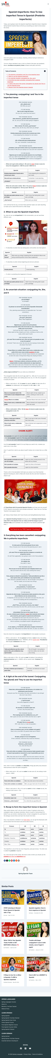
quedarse (31, 352)
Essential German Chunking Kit (10, 1040)
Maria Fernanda (8, 982)
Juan (6, 915)
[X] (7, 861)
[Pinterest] (12, 861)
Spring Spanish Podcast (8, 1029)
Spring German (6, 1036)
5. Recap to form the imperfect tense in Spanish (20, 87)
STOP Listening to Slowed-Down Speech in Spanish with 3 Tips (12, 910)
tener (27, 409)
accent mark (36, 639)
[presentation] (13, 897)
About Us (4, 1004)
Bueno (11, 361)
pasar (27, 614)
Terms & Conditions (37, 1054)
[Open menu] (48, 4)
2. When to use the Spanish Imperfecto (17, 76)
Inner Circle (27, 819)
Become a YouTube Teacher (9, 1006)
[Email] (19, 861)
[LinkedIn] (14, 861)
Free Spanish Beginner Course (10, 1024)
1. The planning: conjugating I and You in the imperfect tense (23, 74)
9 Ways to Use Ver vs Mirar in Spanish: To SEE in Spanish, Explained (12, 977)
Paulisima (7, 947)
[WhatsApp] (9, 861)
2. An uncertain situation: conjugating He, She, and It (21, 78)
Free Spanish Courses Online (9, 1027)
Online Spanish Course (8, 1022)
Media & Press (5, 1008)
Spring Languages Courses (9, 1002)
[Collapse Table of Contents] (45, 71)
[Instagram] (25, 1048)
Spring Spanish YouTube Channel (10, 1018)
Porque (6, 399)
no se (28, 722)
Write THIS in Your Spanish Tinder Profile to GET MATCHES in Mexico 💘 (12, 943)
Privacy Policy (27, 1054)
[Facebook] (5, 861)
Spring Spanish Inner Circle (9, 1020)
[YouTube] (30, 1048)
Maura (31, 913)
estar (32, 164)
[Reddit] (16, 861)
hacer (34, 186)
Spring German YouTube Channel (10, 1038)
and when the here (15, 856)
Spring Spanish (6, 1015)
